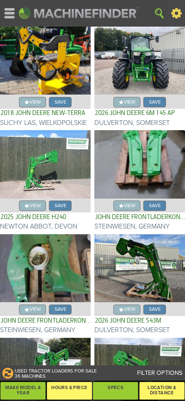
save (60, 102)
